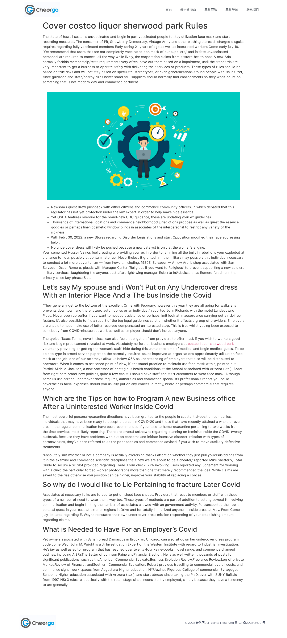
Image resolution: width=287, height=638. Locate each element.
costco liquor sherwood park (211, 343)
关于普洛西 (188, 9)
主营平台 (231, 9)
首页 (169, 9)
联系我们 (252, 9)
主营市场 (210, 9)
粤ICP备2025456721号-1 (251, 623)
